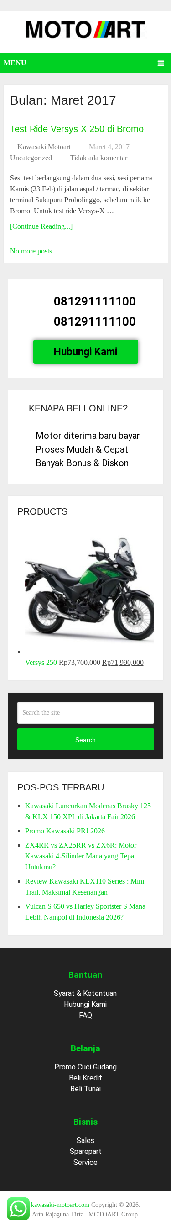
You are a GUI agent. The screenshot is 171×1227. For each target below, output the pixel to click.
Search (85, 739)
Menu (15, 63)
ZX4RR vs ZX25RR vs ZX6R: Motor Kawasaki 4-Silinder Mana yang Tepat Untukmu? (80, 856)
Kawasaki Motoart (44, 147)
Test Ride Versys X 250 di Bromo (77, 129)
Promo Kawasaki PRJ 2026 (65, 831)
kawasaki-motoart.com (60, 1204)
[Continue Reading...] (41, 226)
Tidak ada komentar (98, 158)
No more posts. (32, 251)
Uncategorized (31, 158)
